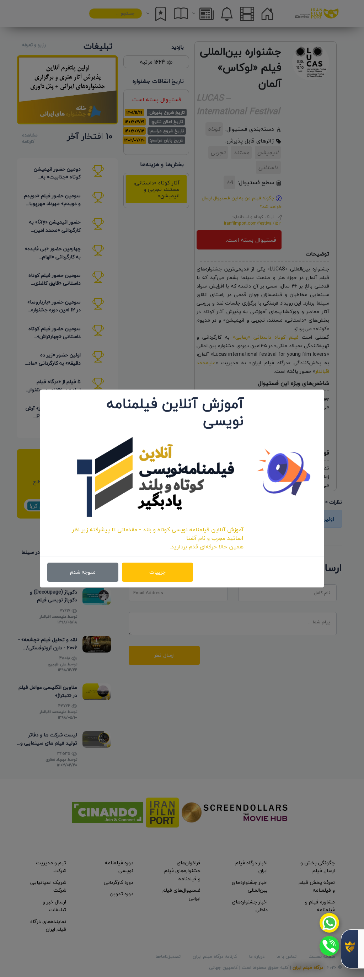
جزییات (157, 572)
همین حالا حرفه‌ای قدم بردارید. (206, 547)
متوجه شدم (83, 572)
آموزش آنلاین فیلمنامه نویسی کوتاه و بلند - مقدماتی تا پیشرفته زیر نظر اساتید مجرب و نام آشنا (157, 534)
